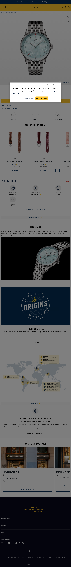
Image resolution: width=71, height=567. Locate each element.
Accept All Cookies (41, 98)
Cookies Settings (28, 98)
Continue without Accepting (53, 84)
